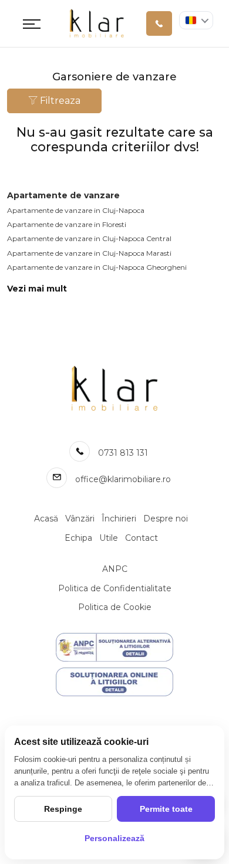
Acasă (46, 518)
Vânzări (80, 518)
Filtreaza (59, 100)
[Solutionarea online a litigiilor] (114, 682)
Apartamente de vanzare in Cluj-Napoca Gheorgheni (97, 267)
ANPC (114, 569)
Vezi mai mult (37, 288)
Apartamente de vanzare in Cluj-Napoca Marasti (89, 253)
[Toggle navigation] (32, 23)
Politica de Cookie (114, 607)
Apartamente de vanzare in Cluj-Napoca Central (89, 238)
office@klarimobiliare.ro (123, 479)
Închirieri (119, 518)
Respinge (63, 809)
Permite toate (166, 809)
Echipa (78, 538)
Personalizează (114, 838)
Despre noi (165, 518)
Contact (141, 538)
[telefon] (159, 23)
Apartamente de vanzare (63, 195)
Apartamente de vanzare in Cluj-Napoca (75, 210)
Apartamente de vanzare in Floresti (66, 224)
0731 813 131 (123, 453)
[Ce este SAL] (114, 647)
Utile (108, 538)
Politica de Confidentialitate (114, 588)
